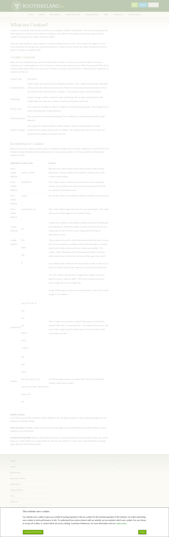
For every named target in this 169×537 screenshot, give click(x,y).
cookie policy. (121, 523)
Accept (142, 532)
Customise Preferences (33, 532)
